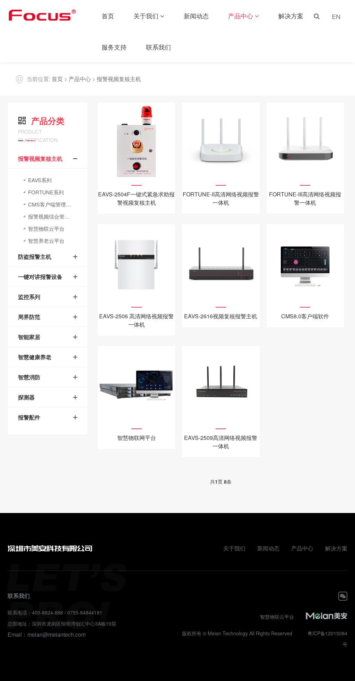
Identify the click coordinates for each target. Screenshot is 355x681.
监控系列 (29, 297)
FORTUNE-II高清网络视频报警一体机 (221, 198)
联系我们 (158, 46)
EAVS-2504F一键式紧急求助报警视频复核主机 (136, 198)
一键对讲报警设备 (40, 277)
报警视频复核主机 (119, 79)
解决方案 (290, 15)
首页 (108, 15)
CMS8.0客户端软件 (305, 316)
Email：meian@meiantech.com (47, 634)
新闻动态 (196, 15)
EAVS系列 (40, 180)
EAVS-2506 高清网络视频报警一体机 (136, 320)
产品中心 (240, 15)
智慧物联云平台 (46, 228)
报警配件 (29, 417)
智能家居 (29, 337)
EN (336, 16)
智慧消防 (29, 377)
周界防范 (29, 317)
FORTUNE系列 (46, 192)
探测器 (26, 397)
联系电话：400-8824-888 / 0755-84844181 (55, 612)
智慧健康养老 (34, 357)
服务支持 (114, 46)
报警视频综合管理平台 (54, 216)
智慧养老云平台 (46, 240)
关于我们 (145, 15)
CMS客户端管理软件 (52, 204)
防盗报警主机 (34, 256)
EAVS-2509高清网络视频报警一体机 (220, 442)
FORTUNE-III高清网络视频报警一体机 (305, 198)
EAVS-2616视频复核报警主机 (220, 316)
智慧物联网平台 (136, 438)
